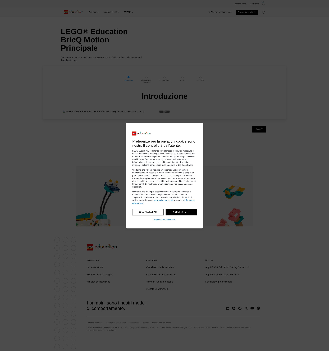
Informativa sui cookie (164, 200)
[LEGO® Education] (141, 133)
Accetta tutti (181, 212)
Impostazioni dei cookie (164, 220)
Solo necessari (148, 212)
